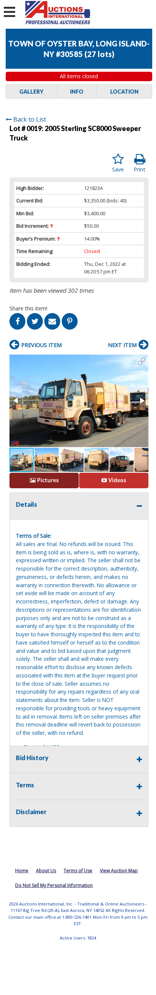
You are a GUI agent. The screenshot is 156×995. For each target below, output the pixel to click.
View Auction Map (119, 870)
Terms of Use (78, 870)
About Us (46, 870)
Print (139, 169)
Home (21, 870)
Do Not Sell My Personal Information (54, 885)
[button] (142, 361)
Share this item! (28, 308)
